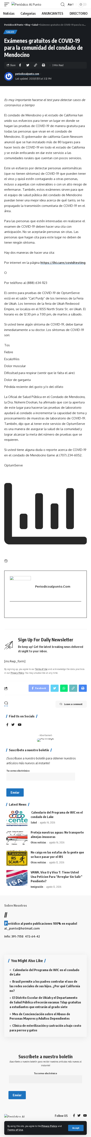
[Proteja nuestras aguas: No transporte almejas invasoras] (17, 838)
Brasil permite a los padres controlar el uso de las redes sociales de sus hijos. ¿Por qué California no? (45, 986)
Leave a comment (73, 704)
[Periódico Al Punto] (26, 4)
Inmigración (37, 886)
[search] (63, 4)
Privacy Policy (49, 1126)
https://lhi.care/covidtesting (62, 263)
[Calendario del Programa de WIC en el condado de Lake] (17, 818)
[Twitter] (13, 725)
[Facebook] (7, 725)
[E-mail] (12, 610)
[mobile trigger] (7, 4)
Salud (10, 32)
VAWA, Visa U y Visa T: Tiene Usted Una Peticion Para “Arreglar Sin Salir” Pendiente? (56, 876)
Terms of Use (15, 1129)
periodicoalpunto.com (27, 73)
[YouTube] (19, 725)
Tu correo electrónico (18, 770)
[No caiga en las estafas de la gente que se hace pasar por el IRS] (17, 858)
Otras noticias (38, 842)
